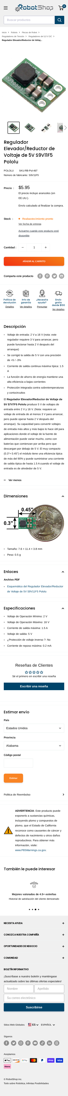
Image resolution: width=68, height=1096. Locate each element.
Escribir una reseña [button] (34, 686)
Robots (14, 32)
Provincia (9, 737)
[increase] (46, 247)
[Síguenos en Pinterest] (28, 1043)
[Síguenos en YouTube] (35, 1043)
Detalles (9, 306)
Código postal (12, 754)
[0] (61, 8)
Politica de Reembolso (17, 794)
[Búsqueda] (59, 20)
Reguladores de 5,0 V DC (40, 36)
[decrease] (23, 247)
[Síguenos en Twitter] (13, 1043)
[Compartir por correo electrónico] (61, 276)
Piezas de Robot (29, 32)
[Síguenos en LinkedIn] (49, 1043)
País (6, 720)
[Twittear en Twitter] (54, 276)
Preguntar (42, 306)
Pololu (9, 170)
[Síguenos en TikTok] (42, 1043)
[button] (65, 127)
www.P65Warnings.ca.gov (30, 850)
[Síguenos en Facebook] (6, 1043)
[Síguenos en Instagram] (20, 1043)
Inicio (4, 32)
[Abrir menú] (6, 7)
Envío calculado (28, 205)
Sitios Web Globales (14, 1024)
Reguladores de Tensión (13, 36)
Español (47, 1024)
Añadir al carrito (34, 261)
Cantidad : (10, 247)
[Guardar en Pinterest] (47, 276)
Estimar (13, 778)
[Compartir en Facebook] (40, 276)
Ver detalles (26, 306)
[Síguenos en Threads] (56, 1043)
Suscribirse (34, 1007)
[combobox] (29, 20)
